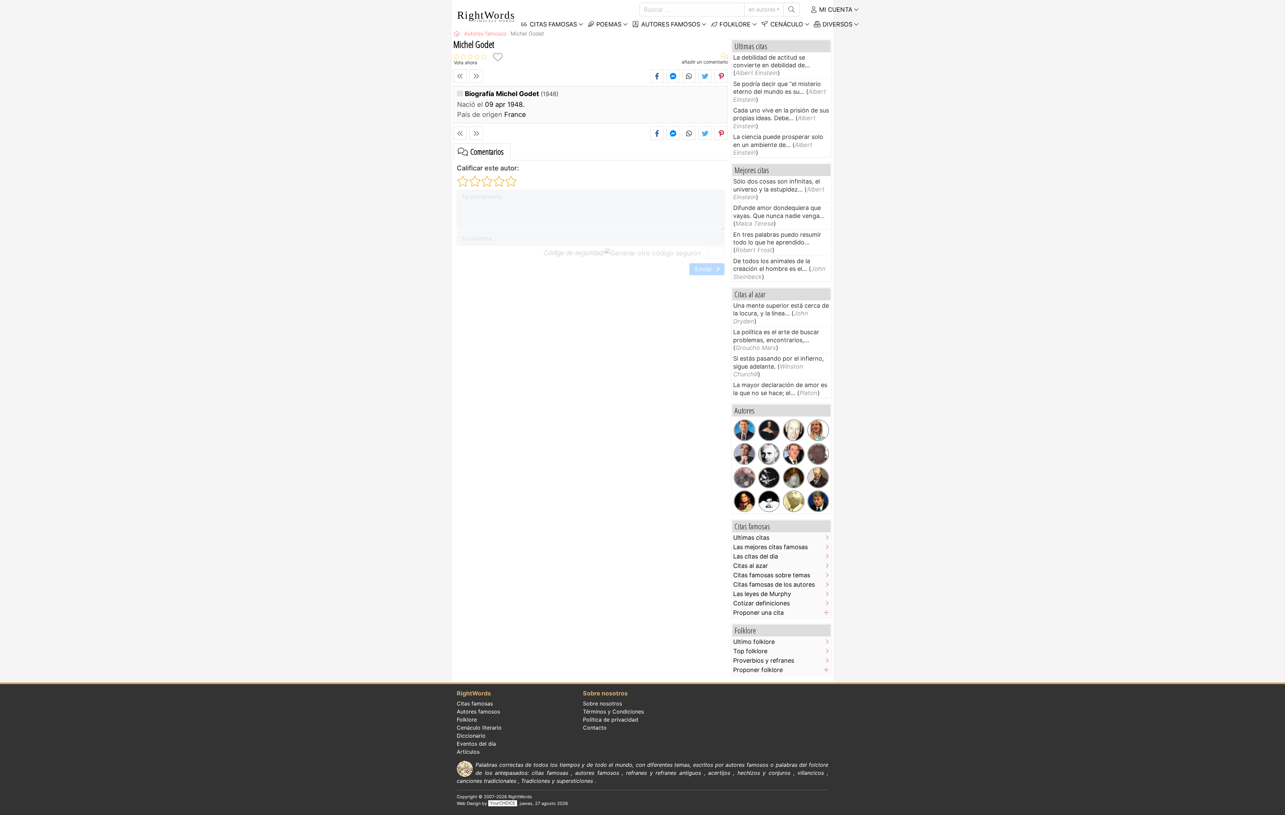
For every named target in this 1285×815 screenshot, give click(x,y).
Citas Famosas (552, 24)
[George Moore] (818, 477)
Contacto (595, 727)
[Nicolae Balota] (769, 454)
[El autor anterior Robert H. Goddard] (460, 76)
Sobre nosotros (602, 703)
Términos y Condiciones (613, 711)
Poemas (608, 24)
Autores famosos (669, 24)
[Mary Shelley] (769, 430)
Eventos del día (476, 743)
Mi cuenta (835, 9)
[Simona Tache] (769, 501)
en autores (762, 9)
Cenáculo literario (479, 727)
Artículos (468, 751)
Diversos (836, 24)
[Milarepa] (793, 477)
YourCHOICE (502, 803)
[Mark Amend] (818, 454)
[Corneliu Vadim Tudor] (818, 501)
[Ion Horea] (744, 477)
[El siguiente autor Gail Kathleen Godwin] (476, 76)
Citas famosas (475, 703)
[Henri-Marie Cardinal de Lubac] (793, 430)
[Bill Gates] (744, 430)
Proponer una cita (758, 612)
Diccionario (471, 735)
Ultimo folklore (754, 641)
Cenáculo (786, 24)
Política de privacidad (610, 719)
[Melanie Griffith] (818, 430)
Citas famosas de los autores (774, 584)
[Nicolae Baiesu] (793, 454)
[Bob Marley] (769, 477)
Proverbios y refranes (763, 660)
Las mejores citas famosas (770, 546)
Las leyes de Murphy (762, 593)
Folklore (734, 24)
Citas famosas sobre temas (771, 575)
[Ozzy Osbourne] (744, 501)
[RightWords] (456, 33)
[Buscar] (791, 9)
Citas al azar (750, 565)
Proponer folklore (758, 669)
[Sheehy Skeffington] (793, 501)
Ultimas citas (751, 537)
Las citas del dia (755, 556)
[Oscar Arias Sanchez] (744, 454)
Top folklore (750, 651)
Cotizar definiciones (761, 603)
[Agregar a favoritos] (497, 57)
